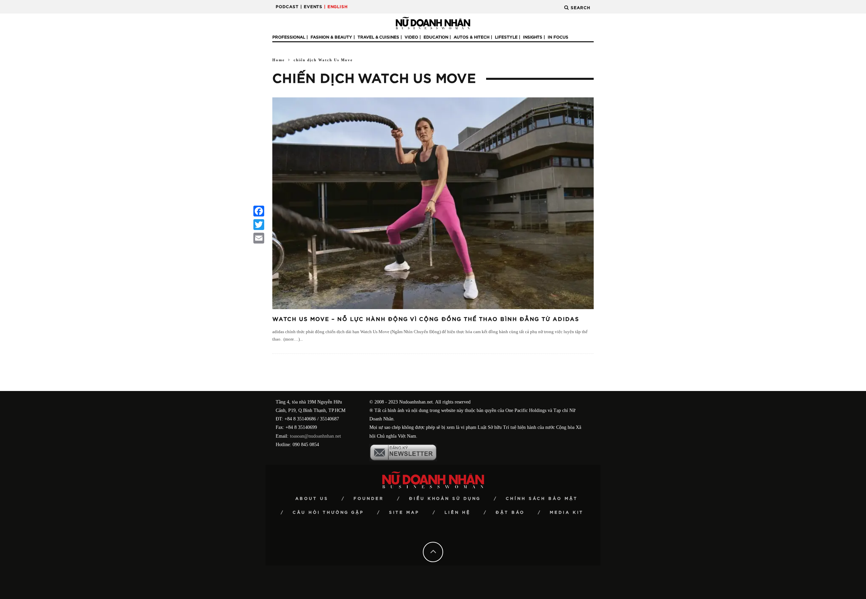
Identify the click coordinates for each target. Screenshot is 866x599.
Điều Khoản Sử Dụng (445, 499)
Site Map (404, 512)
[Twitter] (259, 224)
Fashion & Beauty (331, 37)
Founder (369, 499)
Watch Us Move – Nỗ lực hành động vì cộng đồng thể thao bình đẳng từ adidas (425, 319)
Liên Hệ (458, 512)
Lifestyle (506, 37)
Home (278, 60)
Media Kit (567, 512)
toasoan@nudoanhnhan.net (315, 436)
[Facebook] (259, 211)
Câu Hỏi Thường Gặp (328, 512)
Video (411, 37)
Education (436, 37)
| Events (311, 7)
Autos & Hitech (471, 37)
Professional (288, 37)
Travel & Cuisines (378, 37)
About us (311, 499)
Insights (532, 37)
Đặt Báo (510, 512)
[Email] (259, 238)
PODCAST (287, 7)
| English (336, 7)
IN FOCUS (558, 37)
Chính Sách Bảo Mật (542, 499)
